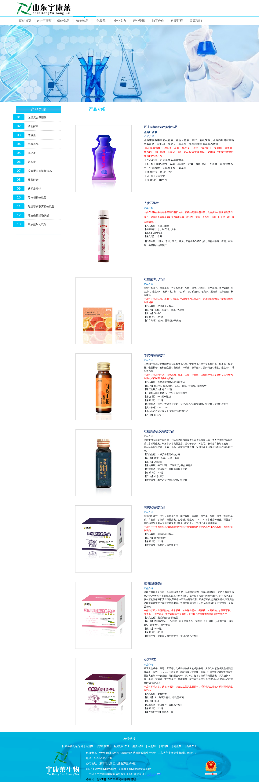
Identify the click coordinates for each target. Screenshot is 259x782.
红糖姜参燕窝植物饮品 (41, 206)
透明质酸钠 (34, 188)
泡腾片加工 (138, 746)
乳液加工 (178, 746)
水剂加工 (153, 746)
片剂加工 (91, 746)
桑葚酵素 (33, 126)
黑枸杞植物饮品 (37, 197)
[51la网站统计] (154, 774)
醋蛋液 (32, 135)
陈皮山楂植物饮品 (38, 215)
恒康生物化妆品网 (72, 746)
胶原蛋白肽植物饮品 (40, 170)
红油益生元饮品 (37, 224)
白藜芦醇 (33, 144)
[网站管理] (130, 779)
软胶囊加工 (105, 746)
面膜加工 (191, 746)
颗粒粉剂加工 (122, 746)
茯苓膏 (32, 161)
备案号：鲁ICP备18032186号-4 (105, 779)
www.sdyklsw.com (105, 768)
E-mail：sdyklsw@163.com (135, 768)
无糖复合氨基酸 (37, 117)
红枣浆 (32, 153)
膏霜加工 (166, 746)
